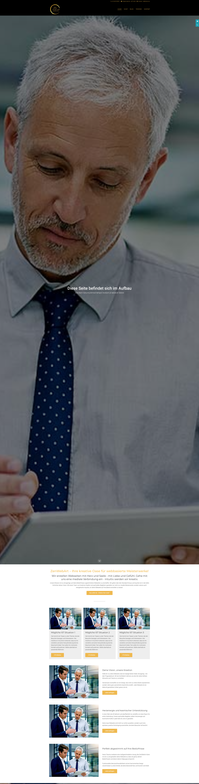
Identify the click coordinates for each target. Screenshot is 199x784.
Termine (139, 9)
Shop (126, 9)
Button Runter (99, 561)
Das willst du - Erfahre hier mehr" (99, 593)
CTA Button (57, 655)
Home (120, 9)
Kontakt (147, 9)
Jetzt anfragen (109, 692)
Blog (131, 9)
